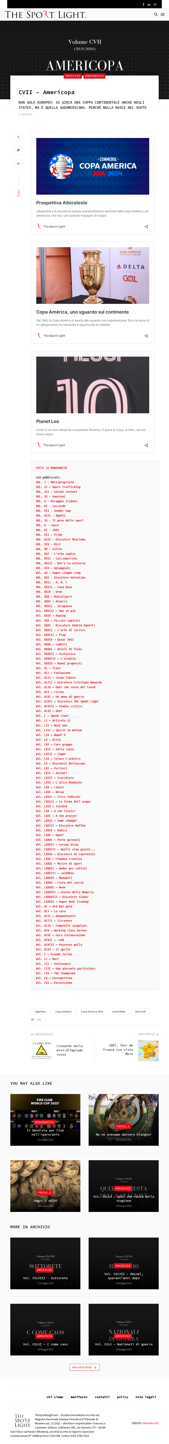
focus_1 (122, 1126)
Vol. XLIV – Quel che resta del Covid (65, 687)
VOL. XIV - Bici (48, 544)
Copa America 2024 (91, 1011)
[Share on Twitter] (18, 150)
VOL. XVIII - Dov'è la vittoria (60, 563)
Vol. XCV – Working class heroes (61, 930)
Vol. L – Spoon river (52, 715)
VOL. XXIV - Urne (49, 591)
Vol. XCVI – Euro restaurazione (60, 935)
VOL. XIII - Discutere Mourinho (60, 539)
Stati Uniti (140, 1011)
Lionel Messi (118, 1011)
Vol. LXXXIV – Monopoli (54, 878)
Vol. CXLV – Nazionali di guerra (124, 1344)
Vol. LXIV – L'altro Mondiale (59, 782)
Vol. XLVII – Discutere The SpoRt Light (67, 701)
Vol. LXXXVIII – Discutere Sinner (62, 897)
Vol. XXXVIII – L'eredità (55, 658)
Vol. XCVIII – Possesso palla (59, 944)
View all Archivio (82, 1367)
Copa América (63, 1011)
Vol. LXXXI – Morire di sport (59, 863)
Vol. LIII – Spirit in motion (59, 730)
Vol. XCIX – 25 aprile (53, 949)
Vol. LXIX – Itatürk (51, 806)
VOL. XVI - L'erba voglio (55, 553)
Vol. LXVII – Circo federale (58, 796)
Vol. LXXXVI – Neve (51, 887)
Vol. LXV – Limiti (50, 787)
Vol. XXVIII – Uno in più (55, 610)
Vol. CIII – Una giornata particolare (65, 968)
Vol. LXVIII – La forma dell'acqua (63, 801)
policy (122, 1397)
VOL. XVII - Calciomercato (56, 558)
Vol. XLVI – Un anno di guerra (60, 696)
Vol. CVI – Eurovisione (54, 982)
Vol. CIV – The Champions (55, 973)
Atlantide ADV (150, 1423)
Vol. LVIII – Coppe (51, 754)
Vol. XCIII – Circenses (54, 920)
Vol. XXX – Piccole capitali (58, 620)
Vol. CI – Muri (47, 959)
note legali (146, 1397)
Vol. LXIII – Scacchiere (55, 777)
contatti (102, 1397)
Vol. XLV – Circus (50, 692)
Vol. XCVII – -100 (50, 940)
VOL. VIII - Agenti (51, 515)
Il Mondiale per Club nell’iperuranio (45, 1132)
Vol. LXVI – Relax (50, 792)
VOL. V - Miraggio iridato (56, 501)
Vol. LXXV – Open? (50, 835)
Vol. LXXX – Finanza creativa (59, 858)
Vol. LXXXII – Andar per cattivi (61, 868)
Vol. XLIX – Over (49, 711)
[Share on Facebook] (18, 137)
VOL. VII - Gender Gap (53, 510)
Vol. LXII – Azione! (51, 773)
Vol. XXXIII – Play (51, 634)
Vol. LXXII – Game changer (56, 820)
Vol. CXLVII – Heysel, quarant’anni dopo (123, 1276)
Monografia (94, 76)
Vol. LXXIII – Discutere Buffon (60, 825)
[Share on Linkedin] (18, 164)
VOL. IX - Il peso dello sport (60, 520)
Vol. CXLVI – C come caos (45, 1344)
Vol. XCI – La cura (51, 911)
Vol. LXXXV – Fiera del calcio (60, 882)
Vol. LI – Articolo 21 (53, 720)
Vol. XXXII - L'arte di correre (60, 630)
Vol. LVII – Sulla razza (55, 749)
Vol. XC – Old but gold (54, 906)
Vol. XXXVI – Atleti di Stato (59, 649)
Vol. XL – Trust (48, 668)
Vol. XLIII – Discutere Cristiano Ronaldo (69, 682)
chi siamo (55, 1397)
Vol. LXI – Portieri (51, 768)
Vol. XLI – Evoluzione (53, 673)
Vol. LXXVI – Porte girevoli (58, 839)
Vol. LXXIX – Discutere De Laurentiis (65, 854)
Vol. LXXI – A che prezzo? (56, 815)
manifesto (79, 1397)
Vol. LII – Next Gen (51, 725)
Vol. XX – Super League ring (58, 572)
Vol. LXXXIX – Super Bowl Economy (62, 901)
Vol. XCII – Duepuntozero (55, 916)
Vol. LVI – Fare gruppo (54, 744)
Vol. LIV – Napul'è (51, 735)
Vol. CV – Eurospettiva (54, 978)
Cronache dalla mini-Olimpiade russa (70, 1050)
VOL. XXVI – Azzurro (51, 601)
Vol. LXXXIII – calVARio (55, 873)
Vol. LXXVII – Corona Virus (57, 844)
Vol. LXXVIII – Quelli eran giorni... (65, 849)
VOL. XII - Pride (49, 534)
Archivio (72, 76)
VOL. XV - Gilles (49, 549)
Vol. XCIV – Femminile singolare (61, 925)
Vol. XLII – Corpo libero (55, 677)
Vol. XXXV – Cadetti (51, 644)
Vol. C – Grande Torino (54, 954)
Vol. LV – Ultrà (48, 739)
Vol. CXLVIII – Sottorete (45, 1278)
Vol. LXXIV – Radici (51, 830)
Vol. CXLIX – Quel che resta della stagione (123, 1199)
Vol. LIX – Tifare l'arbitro (58, 758)
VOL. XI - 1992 (47, 530)
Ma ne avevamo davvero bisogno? (123, 1134)
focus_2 (44, 1192)
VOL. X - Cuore (47, 525)
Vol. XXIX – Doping (51, 615)
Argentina (40, 1011)
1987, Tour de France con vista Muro (118, 1049)
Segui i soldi (45, 1201)
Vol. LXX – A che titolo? (55, 811)
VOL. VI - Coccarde (51, 506)
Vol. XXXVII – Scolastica (55, 653)
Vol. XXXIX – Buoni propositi (59, 663)
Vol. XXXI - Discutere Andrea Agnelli (65, 625)
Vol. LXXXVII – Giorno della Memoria (65, 892)
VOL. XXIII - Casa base (54, 587)
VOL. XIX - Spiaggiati (53, 568)
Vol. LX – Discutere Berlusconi (60, 763)
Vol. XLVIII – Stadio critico (59, 706)
